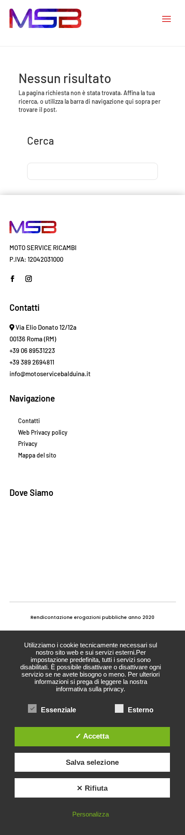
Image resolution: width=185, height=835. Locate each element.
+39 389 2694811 (31, 362)
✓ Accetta (92, 736)
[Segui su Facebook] (12, 278)
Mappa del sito (37, 455)
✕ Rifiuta (92, 788)
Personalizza (90, 814)
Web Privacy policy (43, 432)
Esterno (141, 710)
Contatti (29, 420)
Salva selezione (92, 762)
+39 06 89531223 (32, 350)
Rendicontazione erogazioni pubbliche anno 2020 (92, 617)
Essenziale (58, 710)
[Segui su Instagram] (28, 278)
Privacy (27, 443)
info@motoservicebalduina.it (50, 373)
